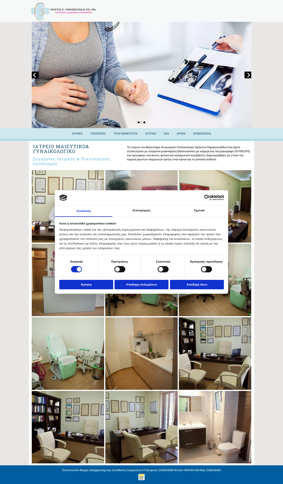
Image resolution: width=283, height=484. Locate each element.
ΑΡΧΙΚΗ (77, 133)
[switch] (119, 269)
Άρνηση (86, 284)
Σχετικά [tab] (199, 210)
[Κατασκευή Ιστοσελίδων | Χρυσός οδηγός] (141, 477)
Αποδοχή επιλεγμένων (141, 284)
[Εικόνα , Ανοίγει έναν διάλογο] (141, 75)
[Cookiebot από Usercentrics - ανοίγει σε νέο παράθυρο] (207, 198)
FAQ (166, 133)
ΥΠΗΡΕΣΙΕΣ (98, 133)
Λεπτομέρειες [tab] (141, 210)
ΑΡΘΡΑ (181, 133)
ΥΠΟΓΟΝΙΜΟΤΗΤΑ (125, 133)
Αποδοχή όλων (197, 284)
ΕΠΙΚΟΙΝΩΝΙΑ (202, 133)
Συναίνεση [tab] (84, 211)
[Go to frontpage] (66, 12)
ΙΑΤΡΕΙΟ (150, 133)
